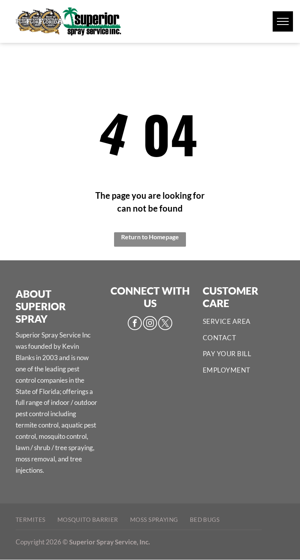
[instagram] (150, 324)
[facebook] (135, 324)
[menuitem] (243, 321)
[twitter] (165, 324)
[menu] (283, 21)
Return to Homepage (150, 236)
